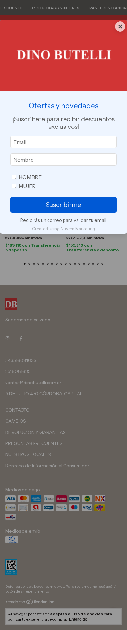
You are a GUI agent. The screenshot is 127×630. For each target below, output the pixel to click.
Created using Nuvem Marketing (63, 228)
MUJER (27, 186)
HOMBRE (30, 177)
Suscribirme (63, 205)
